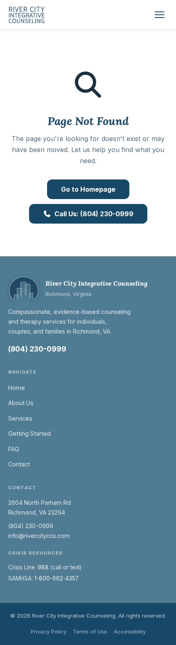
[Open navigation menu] (159, 14)
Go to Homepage (88, 189)
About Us (21, 402)
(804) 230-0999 (37, 349)
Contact (19, 464)
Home (16, 387)
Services (20, 418)
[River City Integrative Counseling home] (26, 15)
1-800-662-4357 (56, 578)
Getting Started (29, 433)
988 (43, 567)
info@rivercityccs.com (39, 535)
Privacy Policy (48, 631)
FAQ (13, 449)
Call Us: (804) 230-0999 (93, 214)
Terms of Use (90, 631)
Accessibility (130, 631)
